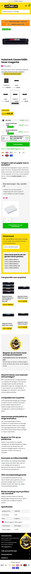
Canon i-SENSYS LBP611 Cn (11, 259)
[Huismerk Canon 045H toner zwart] (24, 288)
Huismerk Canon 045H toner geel (23, 323)
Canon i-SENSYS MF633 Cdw (12, 265)
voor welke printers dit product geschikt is (12, 72)
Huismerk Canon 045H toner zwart (23, 297)
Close (15, 551)
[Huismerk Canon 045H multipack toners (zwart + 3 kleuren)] (8, 288)
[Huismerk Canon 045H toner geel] (23, 314)
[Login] (26, 6)
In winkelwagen (18, 144)
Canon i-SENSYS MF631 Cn (11, 263)
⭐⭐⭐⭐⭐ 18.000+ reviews (15, 1)
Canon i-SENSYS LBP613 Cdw (12, 261)
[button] (15, 120)
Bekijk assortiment (2, 5)
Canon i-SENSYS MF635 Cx (11, 268)
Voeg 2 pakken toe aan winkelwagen (15, 225)
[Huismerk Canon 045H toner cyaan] (8, 315)
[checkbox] (15, 138)
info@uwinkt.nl (7, 547)
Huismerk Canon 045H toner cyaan (7, 324)
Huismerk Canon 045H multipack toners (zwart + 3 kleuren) (8, 299)
